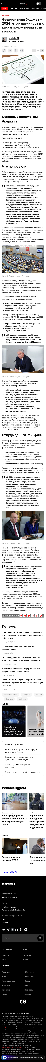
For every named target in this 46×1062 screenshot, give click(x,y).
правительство (10, 695)
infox (5, 704)
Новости (13, 8)
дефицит (22, 699)
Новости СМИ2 (9, 872)
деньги (39, 695)
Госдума (26, 695)
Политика (35, 8)
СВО (31, 813)
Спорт (27, 981)
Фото (4, 960)
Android (5, 922)
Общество (29, 972)
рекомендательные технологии (13, 1047)
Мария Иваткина (16, 41)
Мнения (28, 994)
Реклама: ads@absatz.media (13, 910)
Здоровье (6, 813)
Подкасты (29, 990)
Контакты (27, 955)
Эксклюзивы (24, 8)
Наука (27, 985)
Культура (6, 985)
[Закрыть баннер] (42, 1058)
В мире (5, 976)
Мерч (25, 960)
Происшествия (8, 981)
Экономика (6, 15)
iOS (3, 919)
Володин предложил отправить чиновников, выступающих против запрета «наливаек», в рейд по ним (22, 635)
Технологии (7, 990)
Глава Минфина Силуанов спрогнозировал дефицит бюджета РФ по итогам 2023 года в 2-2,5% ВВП (22, 683)
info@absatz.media (9, 907)
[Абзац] (23, 3)
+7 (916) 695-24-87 (10, 897)
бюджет (9, 699)
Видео (4, 8)
